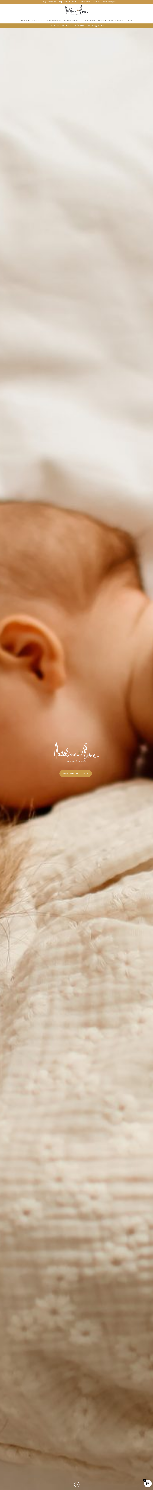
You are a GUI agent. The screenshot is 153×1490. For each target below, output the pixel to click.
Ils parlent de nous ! (67, 2)
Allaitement (52, 21)
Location (102, 21)
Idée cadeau (115, 21)
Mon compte (109, 2)
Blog (43, 2)
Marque (52, 2)
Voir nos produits (76, 773)
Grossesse (37, 21)
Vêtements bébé (71, 21)
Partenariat (85, 2)
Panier (129, 21)
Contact (97, 2)
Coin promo (90, 21)
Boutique (25, 21)
